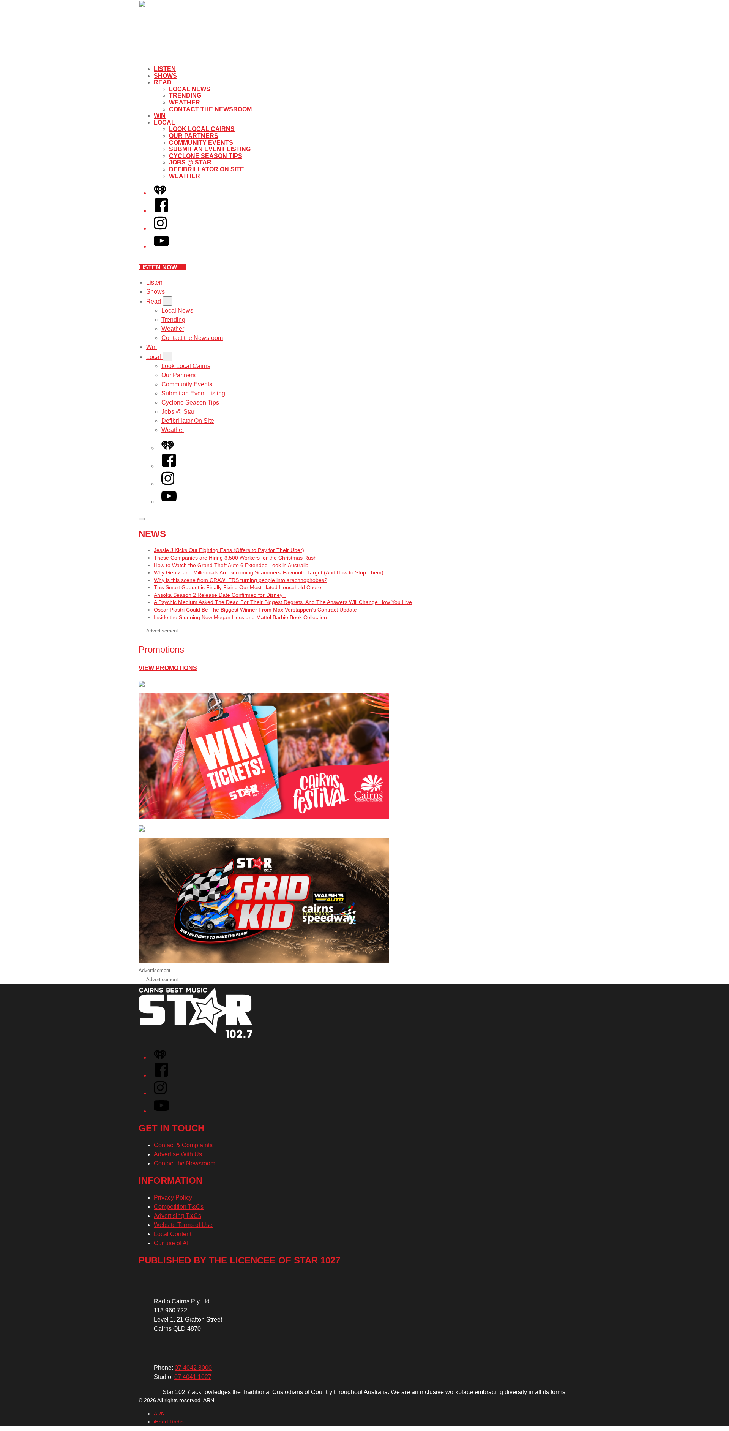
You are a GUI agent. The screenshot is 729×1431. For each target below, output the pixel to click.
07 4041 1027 (192, 1377)
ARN (159, 1413)
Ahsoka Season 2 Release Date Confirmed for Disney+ (220, 595)
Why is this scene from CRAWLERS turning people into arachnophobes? (240, 580)
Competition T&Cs (179, 1206)
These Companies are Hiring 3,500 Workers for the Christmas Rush (235, 558)
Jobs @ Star (190, 162)
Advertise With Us (178, 1154)
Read (163, 82)
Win (160, 115)
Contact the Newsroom (210, 109)
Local (164, 122)
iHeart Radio (169, 1421)
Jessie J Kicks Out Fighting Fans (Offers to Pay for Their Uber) (229, 550)
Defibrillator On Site (206, 169)
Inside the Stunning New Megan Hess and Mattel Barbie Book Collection (240, 617)
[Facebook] (161, 210)
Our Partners (193, 136)
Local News (189, 89)
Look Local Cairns (202, 129)
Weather (184, 102)
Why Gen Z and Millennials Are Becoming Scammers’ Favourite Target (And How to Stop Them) (268, 572)
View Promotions (168, 668)
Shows (165, 76)
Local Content (172, 1234)
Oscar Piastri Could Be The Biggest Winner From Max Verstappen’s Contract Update (255, 610)
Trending (185, 95)
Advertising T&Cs (177, 1216)
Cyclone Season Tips (205, 156)
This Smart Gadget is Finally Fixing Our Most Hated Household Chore (237, 587)
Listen (165, 69)
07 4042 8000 (193, 1368)
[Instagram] (160, 228)
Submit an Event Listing (210, 149)
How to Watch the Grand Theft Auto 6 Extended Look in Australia (231, 565)
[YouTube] (161, 246)
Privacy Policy (173, 1197)
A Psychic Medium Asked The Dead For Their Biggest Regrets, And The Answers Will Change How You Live (283, 602)
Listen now (158, 267)
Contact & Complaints (183, 1145)
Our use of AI (171, 1243)
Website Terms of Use (183, 1225)
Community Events (201, 142)
